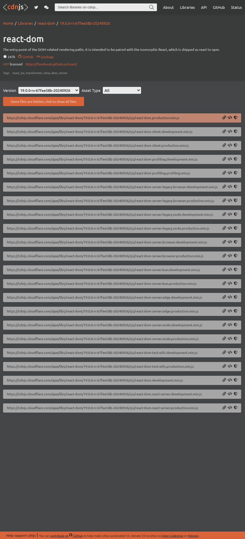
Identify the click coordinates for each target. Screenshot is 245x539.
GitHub (219, 7)
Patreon (193, 535)
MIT (6, 64)
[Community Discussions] (46, 7)
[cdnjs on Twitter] (36, 7)
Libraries (187, 7)
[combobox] (48, 90)
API (204, 7)
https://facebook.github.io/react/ (51, 64)
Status (236, 7)
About (168, 7)
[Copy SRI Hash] (235, 118)
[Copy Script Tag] (230, 118)
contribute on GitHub (66, 535)
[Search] (151, 7)
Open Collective (172, 535)
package (47, 57)
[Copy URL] (224, 118)
